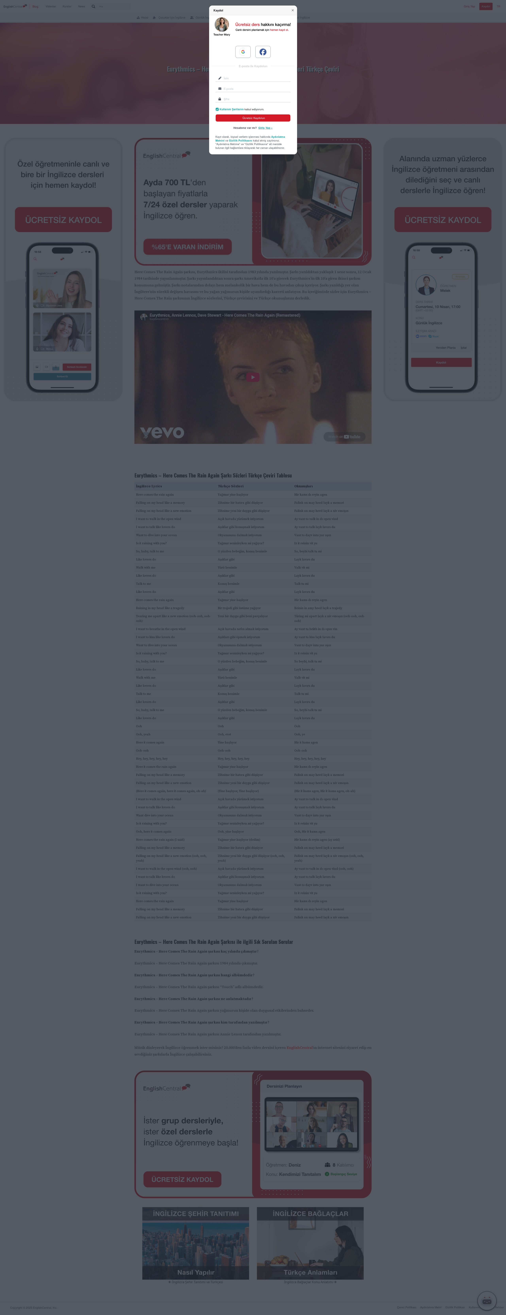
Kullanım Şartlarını (232, 109)
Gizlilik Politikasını (240, 140)
